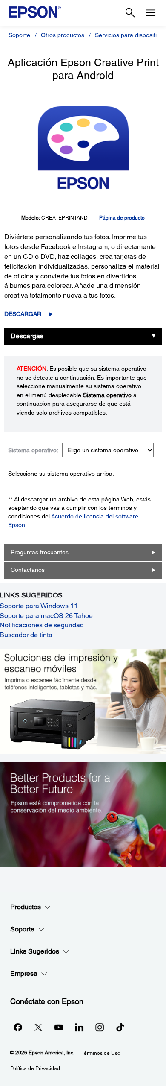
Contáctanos (28, 569)
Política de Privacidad (35, 1068)
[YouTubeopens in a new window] (58, 1027)
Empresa (23, 973)
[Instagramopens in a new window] (99, 1027)
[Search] (130, 13)
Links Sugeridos (34, 951)
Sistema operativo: (33, 450)
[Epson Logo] (35, 12)
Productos (25, 907)
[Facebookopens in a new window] (18, 1027)
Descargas (27, 336)
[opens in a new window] (120, 1027)
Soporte (19, 35)
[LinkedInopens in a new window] (79, 1027)
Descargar (22, 313)
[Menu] (150, 13)
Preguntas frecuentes (40, 552)
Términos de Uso (100, 1053)
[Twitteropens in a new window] (38, 1027)
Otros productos (62, 35)
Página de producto (122, 218)
